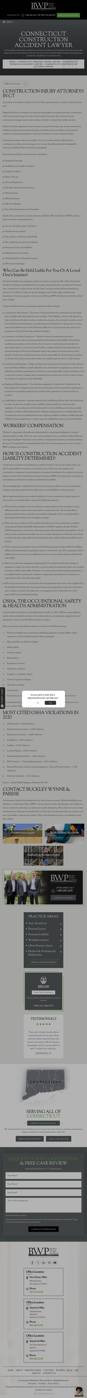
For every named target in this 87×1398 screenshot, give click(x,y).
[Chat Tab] (43, 699)
